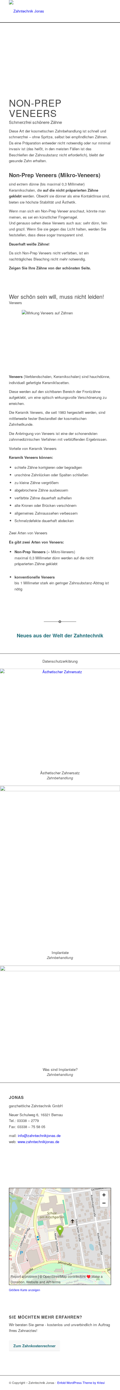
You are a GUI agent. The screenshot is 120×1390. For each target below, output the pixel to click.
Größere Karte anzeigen (24, 1290)
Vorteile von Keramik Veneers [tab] (33, 448)
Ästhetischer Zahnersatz (60, 772)
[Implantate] (60, 865)
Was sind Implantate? (60, 1069)
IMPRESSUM (20, 1159)
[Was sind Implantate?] (60, 1014)
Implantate (60, 952)
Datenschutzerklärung (60, 661)
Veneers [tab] (15, 302)
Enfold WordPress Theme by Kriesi (81, 1382)
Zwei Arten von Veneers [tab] (28, 532)
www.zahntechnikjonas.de (38, 1141)
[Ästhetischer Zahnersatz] (60, 717)
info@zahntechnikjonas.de (39, 1135)
